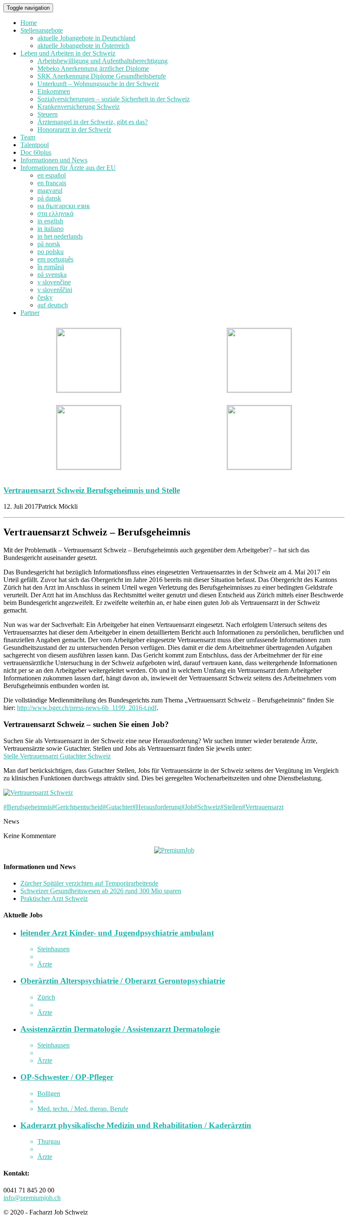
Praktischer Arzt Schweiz (54, 898)
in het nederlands (60, 236)
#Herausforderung (156, 807)
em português (55, 259)
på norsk (48, 244)
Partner (29, 312)
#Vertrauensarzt (262, 807)
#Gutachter (117, 807)
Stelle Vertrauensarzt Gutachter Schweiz (57, 756)
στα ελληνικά (55, 213)
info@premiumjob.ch (32, 1197)
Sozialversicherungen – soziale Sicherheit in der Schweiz (113, 99)
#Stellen (231, 807)
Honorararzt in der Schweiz (74, 129)
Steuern (47, 114)
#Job (187, 807)
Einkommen (53, 91)
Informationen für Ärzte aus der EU (68, 167)
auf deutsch (52, 305)
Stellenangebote (41, 30)
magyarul (49, 190)
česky (45, 297)
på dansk (49, 198)
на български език (63, 205)
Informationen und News (53, 160)
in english (50, 221)
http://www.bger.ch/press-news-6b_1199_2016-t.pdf (87, 707)
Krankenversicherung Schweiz (78, 106)
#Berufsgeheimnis (27, 807)
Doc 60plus (35, 152)
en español (51, 175)
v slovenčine (54, 282)
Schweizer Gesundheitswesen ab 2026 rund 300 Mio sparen (100, 890)
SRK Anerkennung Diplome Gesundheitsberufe (101, 76)
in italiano (50, 228)
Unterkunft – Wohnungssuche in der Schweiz (98, 83)
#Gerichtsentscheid (77, 807)
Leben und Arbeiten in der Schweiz (67, 53)
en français (51, 183)
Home (28, 22)
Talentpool (34, 144)
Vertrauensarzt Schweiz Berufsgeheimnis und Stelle (91, 490)
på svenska (52, 274)
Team (27, 137)
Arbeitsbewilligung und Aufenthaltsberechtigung (102, 60)
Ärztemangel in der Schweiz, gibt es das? (92, 121)
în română (50, 266)
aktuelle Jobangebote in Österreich (83, 45)
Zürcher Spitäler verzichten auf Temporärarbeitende (89, 883)
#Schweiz (207, 807)
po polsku (50, 251)
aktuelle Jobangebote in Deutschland (86, 38)
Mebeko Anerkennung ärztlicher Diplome (93, 68)
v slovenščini (54, 289)
